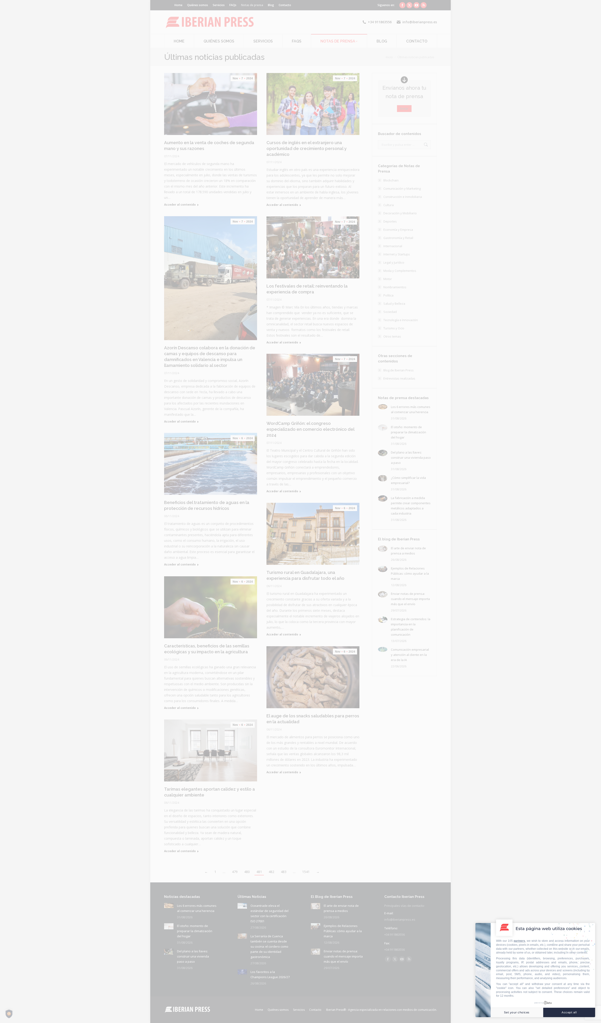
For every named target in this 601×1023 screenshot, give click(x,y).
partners (519, 940)
